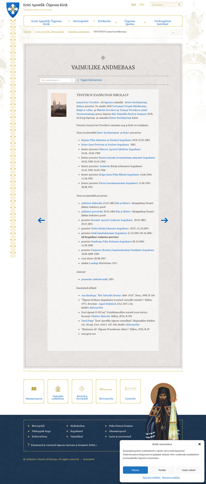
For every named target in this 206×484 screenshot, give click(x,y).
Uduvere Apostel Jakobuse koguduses (120, 149)
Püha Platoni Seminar (121, 425)
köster (126, 132)
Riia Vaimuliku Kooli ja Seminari (129, 113)
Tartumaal (118, 106)
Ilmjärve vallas (84, 110)
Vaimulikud (76, 436)
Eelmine (41, 220)
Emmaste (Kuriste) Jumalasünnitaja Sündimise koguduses (122, 250)
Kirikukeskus (77, 425)
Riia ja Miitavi (122, 203)
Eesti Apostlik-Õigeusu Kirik (46, 22)
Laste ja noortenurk (120, 436)
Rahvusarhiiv (96, 307)
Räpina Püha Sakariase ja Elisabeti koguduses (106, 140)
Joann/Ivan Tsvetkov (88, 102)
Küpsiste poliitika (151, 477)
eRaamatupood (117, 431)
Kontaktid (88, 459)
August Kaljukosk (107, 303)
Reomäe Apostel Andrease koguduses (112, 220)
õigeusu (108, 102)
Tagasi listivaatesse (91, 79)
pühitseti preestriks (92, 211)
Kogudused (76, 431)
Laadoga (93, 263)
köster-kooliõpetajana (108, 132)
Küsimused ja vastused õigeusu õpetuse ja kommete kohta (63, 445)
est (133, 4)
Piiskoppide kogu (41, 431)
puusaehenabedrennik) (94, 279)
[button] (199, 444)
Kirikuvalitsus (39, 436)
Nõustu (135, 470)
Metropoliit (81, 21)
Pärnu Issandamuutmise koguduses (118, 183)
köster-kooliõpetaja (136, 102)
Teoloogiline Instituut (162, 22)
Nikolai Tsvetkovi (107, 110)
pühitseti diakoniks (92, 203)
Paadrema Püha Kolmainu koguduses (111, 241)
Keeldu (162, 470)
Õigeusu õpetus (129, 22)
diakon (80, 106)
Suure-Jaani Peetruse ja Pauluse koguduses (105, 144)
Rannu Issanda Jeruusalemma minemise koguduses (127, 157)
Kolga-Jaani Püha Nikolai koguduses (119, 174)
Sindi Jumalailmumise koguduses (109, 233)
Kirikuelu (104, 21)
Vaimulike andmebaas (79, 31)
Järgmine (164, 220)
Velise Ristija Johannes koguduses (110, 228)
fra (142, 4)
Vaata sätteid (188, 470)
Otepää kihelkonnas (135, 106)
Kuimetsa (105, 166)
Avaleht (27, 31)
